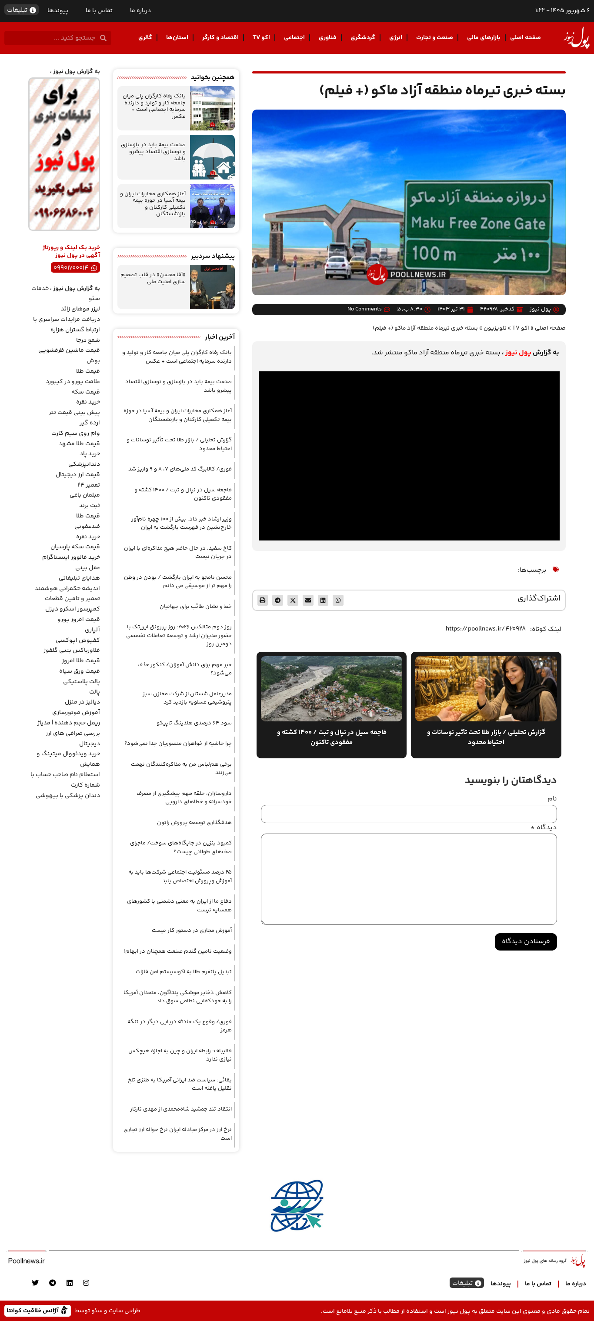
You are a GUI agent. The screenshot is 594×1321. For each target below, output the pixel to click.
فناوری (328, 38)
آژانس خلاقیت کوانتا (33, 1310)
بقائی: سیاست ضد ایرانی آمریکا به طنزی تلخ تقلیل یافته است (180, 1084)
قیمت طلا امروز (81, 661)
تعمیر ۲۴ (88, 485)
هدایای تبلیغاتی (79, 578)
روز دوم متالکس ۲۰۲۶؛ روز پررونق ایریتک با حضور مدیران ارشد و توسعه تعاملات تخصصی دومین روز (179, 635)
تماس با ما (99, 11)
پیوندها (57, 11)
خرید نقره (88, 402)
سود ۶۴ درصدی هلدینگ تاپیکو (194, 723)
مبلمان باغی (85, 495)
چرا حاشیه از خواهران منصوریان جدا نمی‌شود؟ (178, 743)
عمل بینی (87, 568)
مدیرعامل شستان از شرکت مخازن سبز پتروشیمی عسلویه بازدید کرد (187, 698)
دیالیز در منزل (82, 702)
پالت (94, 692)
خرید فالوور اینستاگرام (71, 557)
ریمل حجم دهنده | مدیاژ (68, 723)
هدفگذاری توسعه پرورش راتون (194, 822)
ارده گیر (90, 423)
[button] (338, 600)
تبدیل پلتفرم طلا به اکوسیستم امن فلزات (184, 971)
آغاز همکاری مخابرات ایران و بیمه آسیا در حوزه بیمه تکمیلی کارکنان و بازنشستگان (153, 204)
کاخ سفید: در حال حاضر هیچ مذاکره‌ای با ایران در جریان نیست (178, 552)
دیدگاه (544, 827)
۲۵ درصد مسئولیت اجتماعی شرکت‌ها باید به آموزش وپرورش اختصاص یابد (180, 876)
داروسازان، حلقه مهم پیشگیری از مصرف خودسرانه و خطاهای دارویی (184, 798)
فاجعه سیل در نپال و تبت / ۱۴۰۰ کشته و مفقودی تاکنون (183, 494)
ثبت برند (89, 505)
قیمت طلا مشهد (79, 444)
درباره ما (140, 11)
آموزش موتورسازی (76, 712)
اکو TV (261, 38)
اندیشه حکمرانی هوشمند (67, 589)
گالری (145, 38)
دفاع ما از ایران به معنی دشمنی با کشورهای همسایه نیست (179, 905)
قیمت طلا (88, 371)
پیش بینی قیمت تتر (74, 412)
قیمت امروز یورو (78, 619)
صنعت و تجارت (434, 38)
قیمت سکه (85, 392)
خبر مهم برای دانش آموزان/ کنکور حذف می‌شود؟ (184, 669)
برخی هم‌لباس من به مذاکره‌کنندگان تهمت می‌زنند (181, 768)
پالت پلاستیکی (81, 682)
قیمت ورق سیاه (79, 671)
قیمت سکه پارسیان (75, 547)
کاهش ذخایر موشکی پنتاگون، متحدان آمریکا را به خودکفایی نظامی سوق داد (177, 997)
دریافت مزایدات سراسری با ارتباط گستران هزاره (66, 325)
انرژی (395, 38)
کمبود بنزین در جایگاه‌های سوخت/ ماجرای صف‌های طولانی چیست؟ (181, 847)
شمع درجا (88, 340)
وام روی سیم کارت (75, 433)
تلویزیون (495, 328)
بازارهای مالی (484, 38)
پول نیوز (518, 352)
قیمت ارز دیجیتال (78, 475)
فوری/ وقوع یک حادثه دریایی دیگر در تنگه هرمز (179, 1026)
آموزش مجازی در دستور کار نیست (192, 930)
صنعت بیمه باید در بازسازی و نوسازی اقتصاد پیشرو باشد (153, 151)
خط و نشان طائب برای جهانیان (196, 606)
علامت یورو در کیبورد (73, 382)
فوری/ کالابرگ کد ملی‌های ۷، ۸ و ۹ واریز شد (180, 469)
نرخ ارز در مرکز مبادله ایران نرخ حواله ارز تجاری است (177, 1134)
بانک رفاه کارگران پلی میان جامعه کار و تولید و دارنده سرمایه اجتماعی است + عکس (154, 106)
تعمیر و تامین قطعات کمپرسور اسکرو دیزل (72, 604)
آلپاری (92, 630)
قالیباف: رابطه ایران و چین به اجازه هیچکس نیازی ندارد (180, 1055)
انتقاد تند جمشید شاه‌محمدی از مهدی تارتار (181, 1109)
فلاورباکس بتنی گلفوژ (71, 650)
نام (552, 799)
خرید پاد (90, 454)
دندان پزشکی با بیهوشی (68, 796)
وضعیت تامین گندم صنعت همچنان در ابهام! (177, 951)
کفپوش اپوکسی (78, 640)
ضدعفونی (87, 526)
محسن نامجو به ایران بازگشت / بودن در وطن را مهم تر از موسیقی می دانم (178, 581)
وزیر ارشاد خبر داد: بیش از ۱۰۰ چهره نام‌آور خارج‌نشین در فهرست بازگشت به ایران (181, 523)
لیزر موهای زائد (80, 309)
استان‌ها (177, 38)
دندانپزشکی (84, 464)
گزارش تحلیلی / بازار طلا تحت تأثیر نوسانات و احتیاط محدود (179, 444)
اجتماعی (294, 38)
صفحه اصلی (525, 38)
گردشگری (362, 38)
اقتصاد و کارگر (220, 38)
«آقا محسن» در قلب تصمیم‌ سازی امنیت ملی (153, 278)
